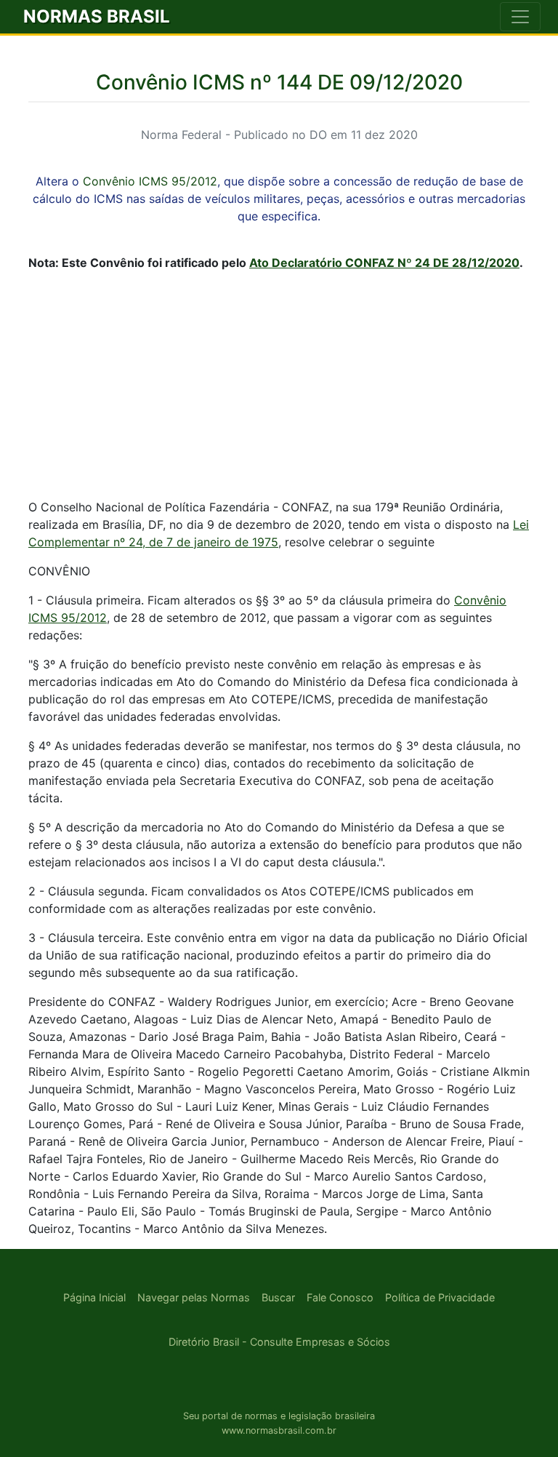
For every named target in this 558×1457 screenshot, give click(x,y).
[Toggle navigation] (520, 16)
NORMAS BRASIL (96, 16)
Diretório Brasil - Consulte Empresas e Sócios (279, 1342)
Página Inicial (94, 1297)
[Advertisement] (279, 385)
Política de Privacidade (440, 1297)
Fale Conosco (340, 1297)
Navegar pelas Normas (193, 1297)
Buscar (278, 1297)
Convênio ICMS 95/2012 (150, 181)
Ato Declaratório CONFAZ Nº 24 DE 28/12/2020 (384, 262)
